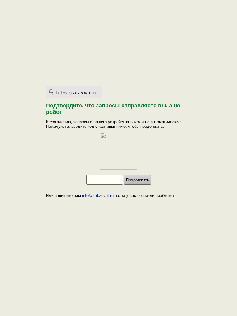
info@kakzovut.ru (98, 195)
